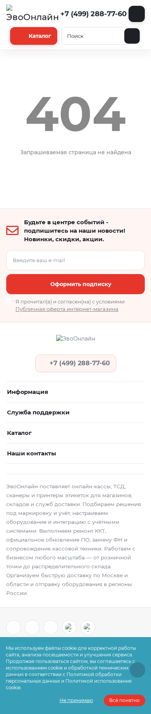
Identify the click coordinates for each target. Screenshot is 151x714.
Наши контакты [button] (31, 453)
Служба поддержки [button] (38, 412)
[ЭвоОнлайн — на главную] (75, 341)
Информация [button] (27, 391)
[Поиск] (132, 36)
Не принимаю (76, 700)
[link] (13, 627)
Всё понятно (124, 700)
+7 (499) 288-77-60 (92, 14)
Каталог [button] (19, 432)
